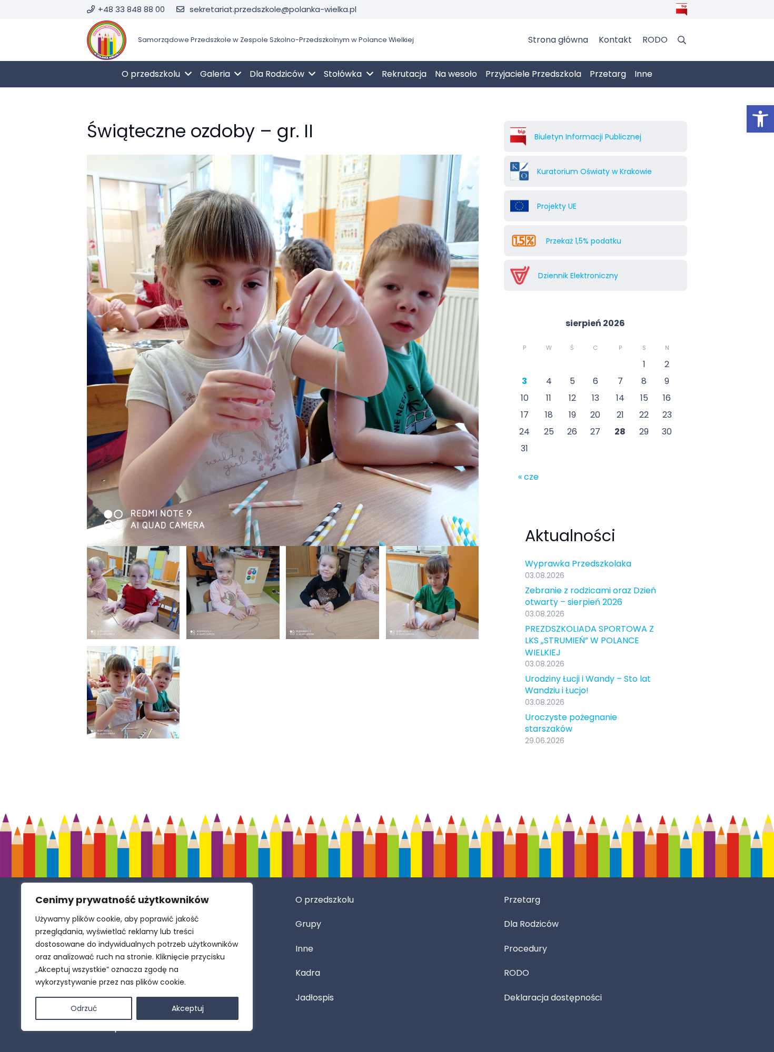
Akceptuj (188, 1008)
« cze (528, 477)
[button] (760, 119)
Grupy (308, 924)
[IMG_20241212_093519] (232, 592)
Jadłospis (314, 998)
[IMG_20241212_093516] (332, 592)
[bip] (681, 9)
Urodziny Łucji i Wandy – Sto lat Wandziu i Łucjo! (588, 684)
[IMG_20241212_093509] (432, 592)
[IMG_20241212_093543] (133, 592)
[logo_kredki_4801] (106, 40)
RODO (516, 973)
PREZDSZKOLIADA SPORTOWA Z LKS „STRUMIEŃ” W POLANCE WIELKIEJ (589, 641)
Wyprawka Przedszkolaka (578, 564)
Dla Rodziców (531, 924)
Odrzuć (84, 1008)
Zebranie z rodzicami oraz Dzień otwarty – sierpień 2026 (590, 596)
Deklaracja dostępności (553, 998)
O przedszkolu (324, 900)
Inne (304, 949)
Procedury (525, 949)
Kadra (307, 973)
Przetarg (522, 900)
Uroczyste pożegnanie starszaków (571, 723)
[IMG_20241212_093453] (133, 692)
